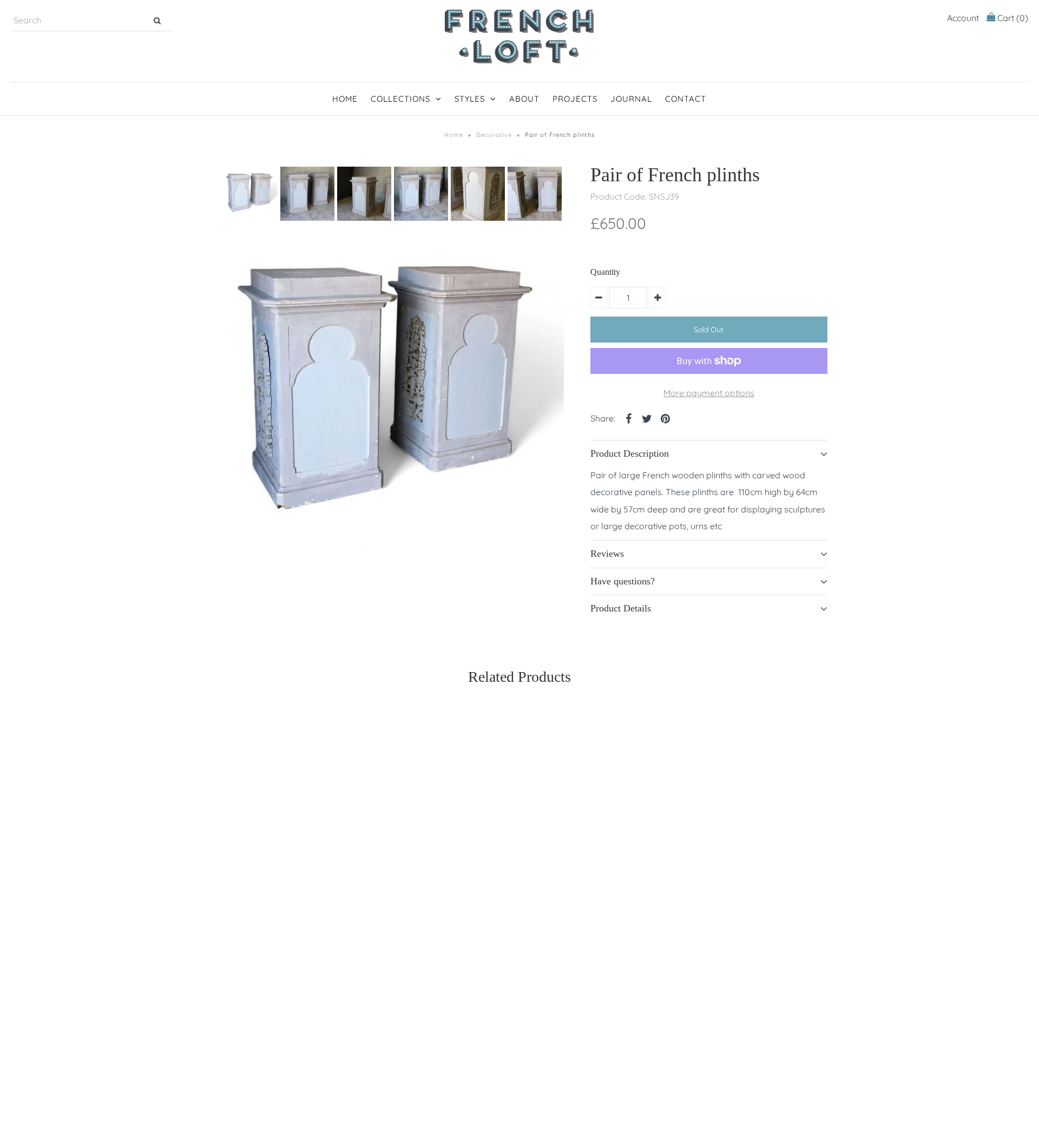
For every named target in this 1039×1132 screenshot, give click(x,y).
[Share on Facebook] (628, 418)
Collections (400, 99)
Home (345, 99)
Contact (685, 99)
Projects (575, 99)
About (524, 99)
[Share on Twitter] (647, 418)
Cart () (1011, 17)
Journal (631, 99)
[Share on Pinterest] (665, 418)
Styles (470, 99)
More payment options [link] (708, 392)
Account (963, 17)
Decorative (494, 135)
